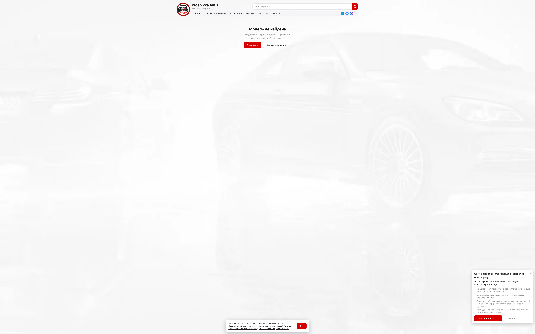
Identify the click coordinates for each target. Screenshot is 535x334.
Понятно (511, 318)
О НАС (266, 13)
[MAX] (351, 13)
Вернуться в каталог (277, 45)
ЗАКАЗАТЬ (238, 13)
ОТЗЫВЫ (208, 13)
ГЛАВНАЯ (197, 13)
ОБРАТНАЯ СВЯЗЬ (253, 13)
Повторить (252, 45)
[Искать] (355, 6)
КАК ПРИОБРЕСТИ (222, 13)
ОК (301, 326)
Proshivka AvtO (205, 5)
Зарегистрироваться (488, 318)
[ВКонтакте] (347, 13)
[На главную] (183, 9)
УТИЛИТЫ (275, 13)
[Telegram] (342, 13)
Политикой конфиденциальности (274, 328)
